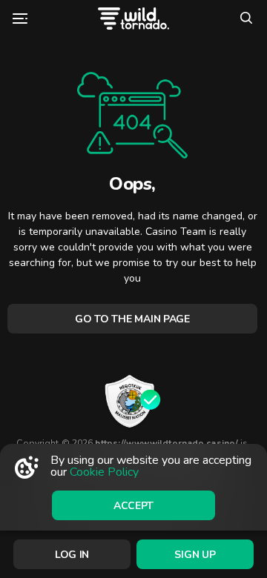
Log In (72, 555)
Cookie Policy (104, 472)
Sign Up (194, 555)
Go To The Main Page (132, 319)
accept (133, 506)
